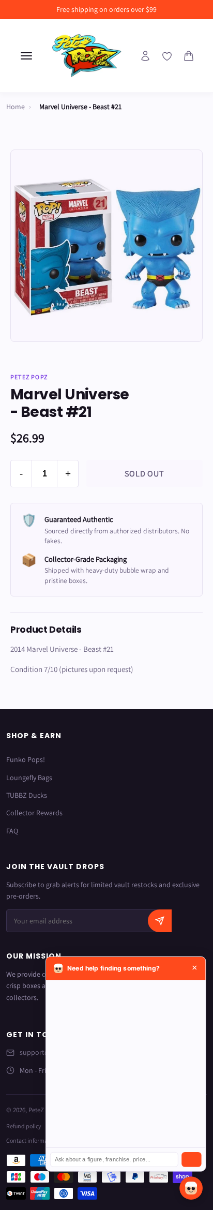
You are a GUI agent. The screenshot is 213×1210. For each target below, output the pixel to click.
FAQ (12, 830)
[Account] (145, 56)
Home (15, 106)
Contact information (32, 1140)
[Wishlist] (167, 56)
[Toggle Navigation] (26, 56)
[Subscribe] (160, 920)
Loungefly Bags (29, 777)
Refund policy (23, 1126)
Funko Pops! (25, 759)
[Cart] (188, 56)
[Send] (191, 1159)
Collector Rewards (34, 812)
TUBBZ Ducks (26, 795)
